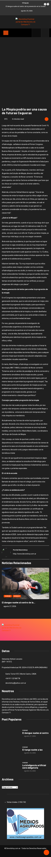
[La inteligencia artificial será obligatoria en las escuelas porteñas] (11, 767)
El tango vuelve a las (32, 749)
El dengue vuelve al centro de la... (18, 602)
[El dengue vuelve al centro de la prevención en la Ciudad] (11, 733)
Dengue (17, 596)
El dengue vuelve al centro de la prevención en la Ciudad (25, 6)
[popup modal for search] (45, 32)
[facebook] (37, 33)
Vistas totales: (12, 802)
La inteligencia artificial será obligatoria (34, 766)
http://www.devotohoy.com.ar (24, 554)
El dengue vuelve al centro (35, 733)
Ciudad (8, 596)
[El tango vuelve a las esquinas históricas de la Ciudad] (11, 750)
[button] (45, 4)
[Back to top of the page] (46, 853)
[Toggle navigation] (6, 33)
